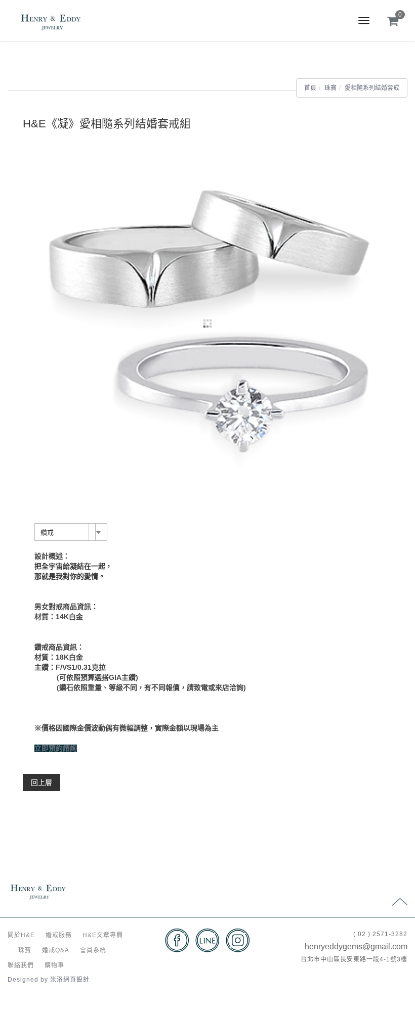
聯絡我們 (21, 965)
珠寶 (330, 87)
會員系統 (93, 950)
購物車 (54, 965)
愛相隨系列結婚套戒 (372, 87)
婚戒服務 (59, 935)
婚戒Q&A (55, 950)
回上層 (41, 782)
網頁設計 (76, 979)
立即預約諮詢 (55, 748)
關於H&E (21, 935)
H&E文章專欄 (102, 935)
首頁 (310, 87)
